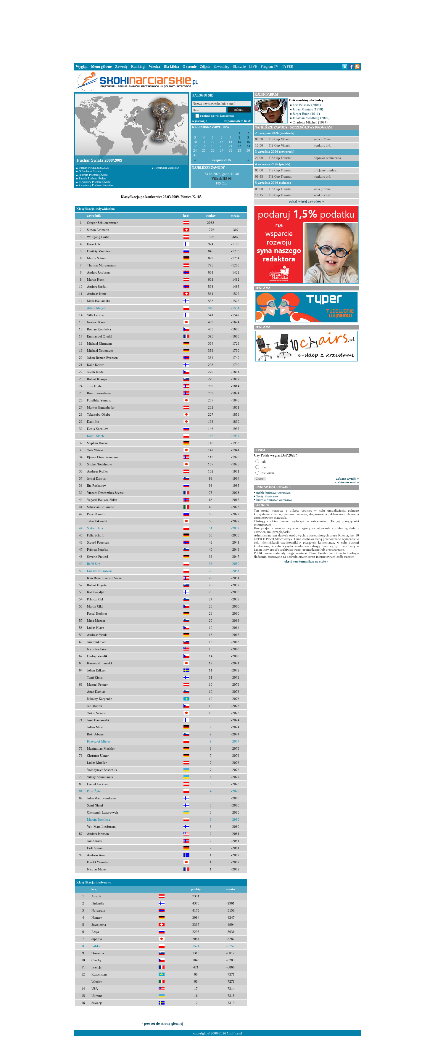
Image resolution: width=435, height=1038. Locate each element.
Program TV (269, 67)
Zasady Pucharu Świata (92, 178)
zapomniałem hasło (238, 121)
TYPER (287, 67)
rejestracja (199, 121)
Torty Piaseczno (267, 496)
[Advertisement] (217, 30)
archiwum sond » (347, 482)
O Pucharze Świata (90, 171)
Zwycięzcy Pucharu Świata (94, 182)
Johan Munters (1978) (308, 109)
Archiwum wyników (166, 167)
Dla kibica (171, 67)
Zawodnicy (221, 67)
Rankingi (138, 67)
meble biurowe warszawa (273, 492)
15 (239, 142)
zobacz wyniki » (347, 478)
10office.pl (234, 1033)
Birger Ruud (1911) (306, 113)
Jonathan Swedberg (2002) (311, 118)
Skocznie (239, 67)
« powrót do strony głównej (162, 1023)
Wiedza (154, 67)
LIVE (253, 67)
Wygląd (82, 67)
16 (248, 142)
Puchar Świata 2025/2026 (94, 167)
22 (239, 146)
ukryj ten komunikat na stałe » (306, 561)
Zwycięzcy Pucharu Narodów (96, 185)
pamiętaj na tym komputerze (217, 115)
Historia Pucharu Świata (93, 174)
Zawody (121, 67)
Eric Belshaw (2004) (307, 105)
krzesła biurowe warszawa (274, 500)
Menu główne (101, 67)
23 (248, 146)
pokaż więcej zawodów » (306, 201)
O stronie (189, 67)
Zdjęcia (205, 67)
